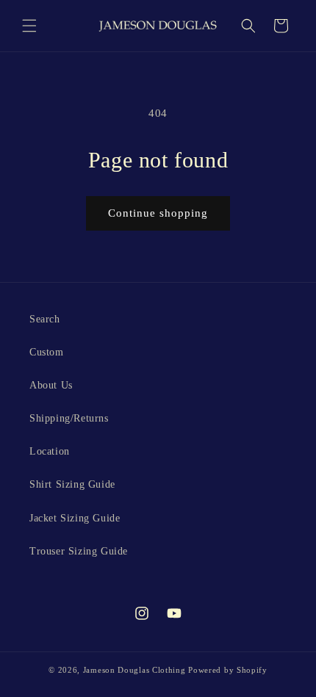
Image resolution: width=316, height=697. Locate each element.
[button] (29, 26)
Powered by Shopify (227, 669)
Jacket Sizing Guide (74, 518)
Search (44, 319)
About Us (51, 385)
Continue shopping (158, 213)
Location (49, 451)
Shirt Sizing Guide (72, 484)
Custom (46, 352)
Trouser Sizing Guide (78, 551)
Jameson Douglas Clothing (134, 669)
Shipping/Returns (69, 418)
